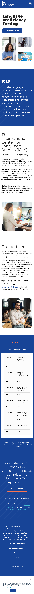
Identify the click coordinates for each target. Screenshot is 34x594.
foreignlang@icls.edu (9, 287)
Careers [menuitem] (17, 557)
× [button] (30, 579)
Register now (12, 31)
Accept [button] (13, 590)
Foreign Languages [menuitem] (17, 544)
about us (22, 539)
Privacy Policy (8, 587)
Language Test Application (18, 509)
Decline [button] (20, 590)
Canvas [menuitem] (17, 553)
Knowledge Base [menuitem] (17, 566)
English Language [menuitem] (17, 548)
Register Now (17, 489)
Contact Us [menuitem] (17, 562)
